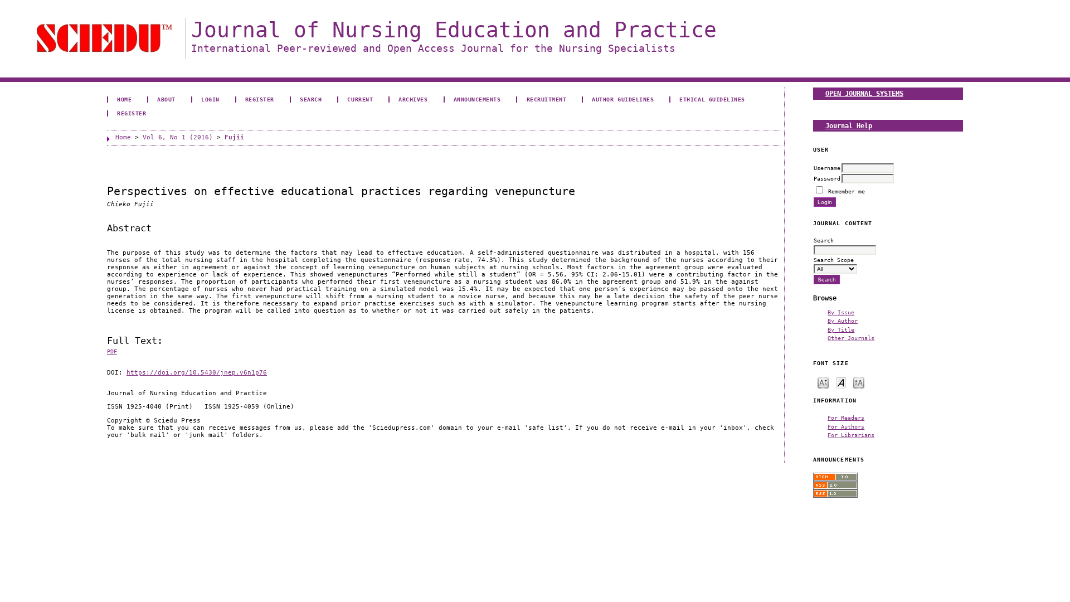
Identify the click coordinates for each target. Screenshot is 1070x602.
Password (827, 178)
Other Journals (851, 337)
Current (360, 99)
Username (827, 167)
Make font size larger (858, 382)
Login (210, 99)
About (166, 99)
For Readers (846, 417)
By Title (841, 329)
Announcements (477, 99)
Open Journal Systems (864, 93)
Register (259, 99)
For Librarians (851, 434)
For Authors (846, 426)
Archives (412, 99)
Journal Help (848, 126)
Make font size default (841, 382)
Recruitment (547, 99)
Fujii (234, 137)
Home (124, 99)
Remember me (846, 191)
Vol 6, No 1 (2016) (178, 137)
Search (311, 99)
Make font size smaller (823, 382)
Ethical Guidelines (712, 99)
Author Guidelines (623, 99)
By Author (843, 320)
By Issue (841, 312)
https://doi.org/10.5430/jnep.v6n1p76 (197, 372)
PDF (112, 351)
